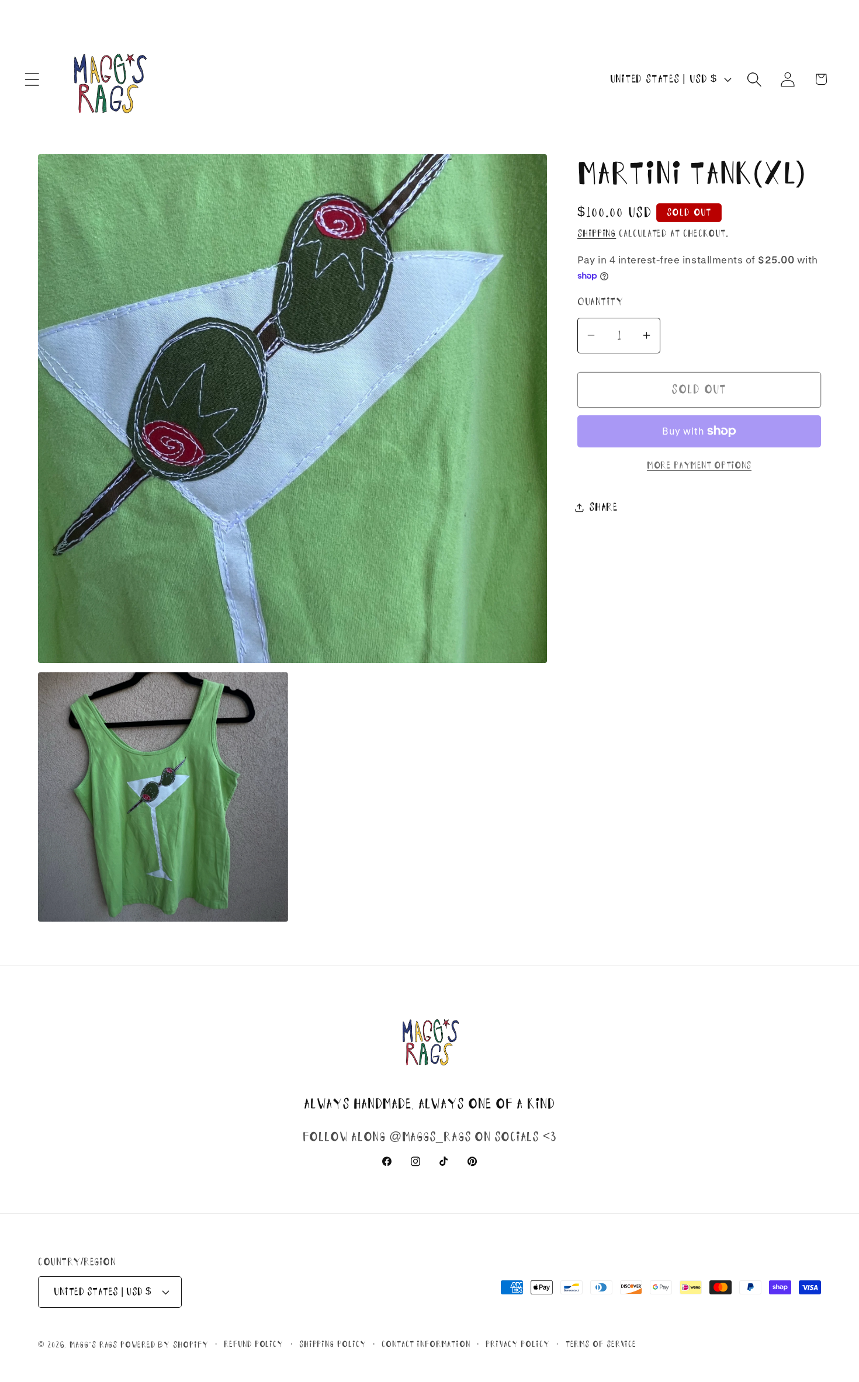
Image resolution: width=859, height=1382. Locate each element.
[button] (32, 79)
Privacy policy (518, 1344)
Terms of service (601, 1344)
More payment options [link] (699, 465)
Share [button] (603, 507)
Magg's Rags (95, 1344)
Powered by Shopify (164, 1344)
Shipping (596, 233)
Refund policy (253, 1344)
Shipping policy (332, 1344)
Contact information (426, 1344)
